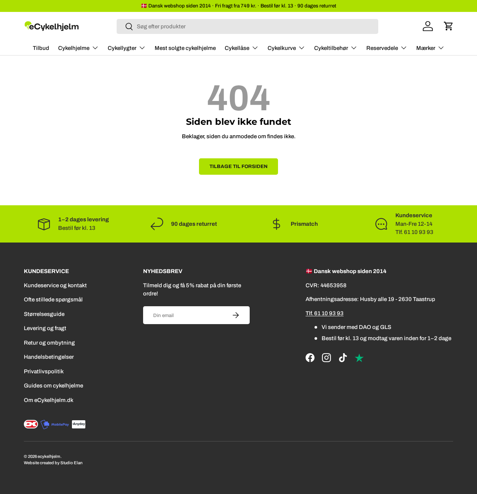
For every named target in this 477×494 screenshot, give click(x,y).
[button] (448, 26)
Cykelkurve (282, 48)
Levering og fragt (45, 328)
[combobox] (247, 26)
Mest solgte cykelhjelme (185, 48)
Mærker (425, 48)
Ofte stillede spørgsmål (53, 300)
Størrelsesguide (44, 314)
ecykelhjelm (49, 456)
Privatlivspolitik (44, 371)
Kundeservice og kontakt (55, 285)
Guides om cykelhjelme (53, 386)
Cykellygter (122, 48)
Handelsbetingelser (49, 357)
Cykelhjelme (73, 48)
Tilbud (41, 48)
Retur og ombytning (49, 343)
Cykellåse (237, 48)
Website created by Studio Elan (53, 462)
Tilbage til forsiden (238, 166)
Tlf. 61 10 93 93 (325, 313)
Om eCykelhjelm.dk (48, 400)
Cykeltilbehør (331, 48)
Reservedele (382, 48)
